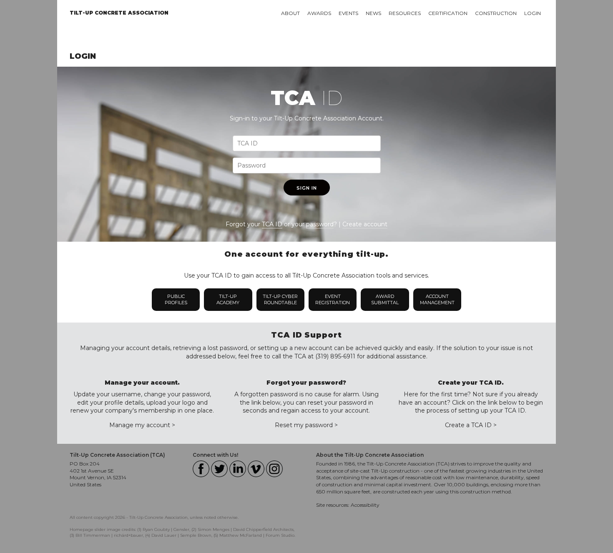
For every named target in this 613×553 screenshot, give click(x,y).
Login (532, 13)
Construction (496, 13)
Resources (405, 13)
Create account (364, 224)
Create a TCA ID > (471, 425)
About (290, 13)
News (373, 13)
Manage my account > (142, 425)
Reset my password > (306, 425)
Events (348, 13)
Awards (319, 13)
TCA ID (272, 224)
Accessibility (365, 505)
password (320, 224)
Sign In (306, 188)
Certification (447, 13)
